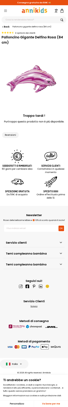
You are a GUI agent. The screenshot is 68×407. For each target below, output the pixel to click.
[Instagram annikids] (20, 286)
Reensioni (10, 135)
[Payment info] (34, 346)
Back (6, 26)
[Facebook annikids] (27, 286)
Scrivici (34, 306)
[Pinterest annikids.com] (34, 286)
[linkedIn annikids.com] (40, 286)
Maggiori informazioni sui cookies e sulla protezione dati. (32, 395)
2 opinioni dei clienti (25, 32)
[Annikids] (34, 10)
